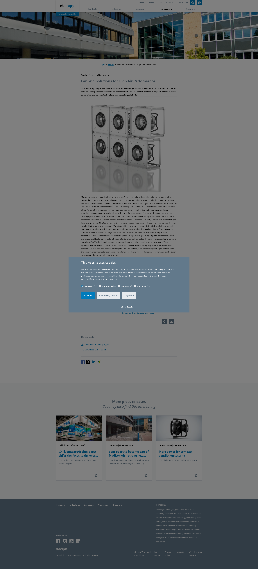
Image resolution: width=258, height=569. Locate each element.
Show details (127, 306)
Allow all (88, 295)
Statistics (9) (126, 286)
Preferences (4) (109, 286)
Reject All (129, 295)
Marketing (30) (143, 286)
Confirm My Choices (108, 295)
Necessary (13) (91, 286)
